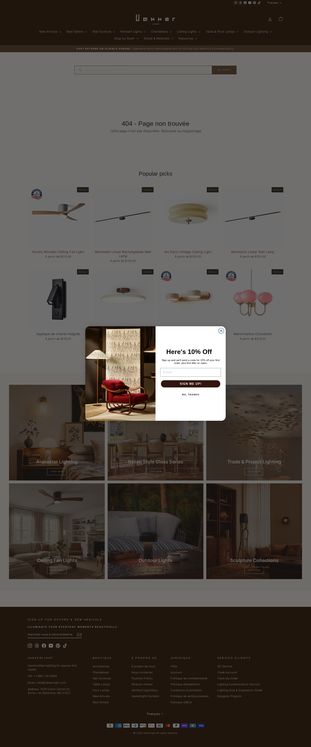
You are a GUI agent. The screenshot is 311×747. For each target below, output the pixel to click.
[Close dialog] (221, 330)
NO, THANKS (190, 394)
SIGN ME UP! (191, 383)
